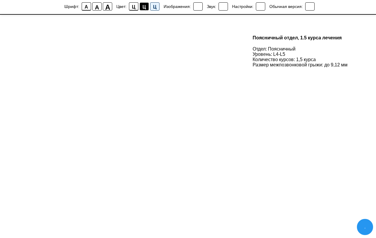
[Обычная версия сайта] (310, 6)
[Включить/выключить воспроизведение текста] (223, 6)
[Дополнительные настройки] (260, 6)
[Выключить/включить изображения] (198, 6)
